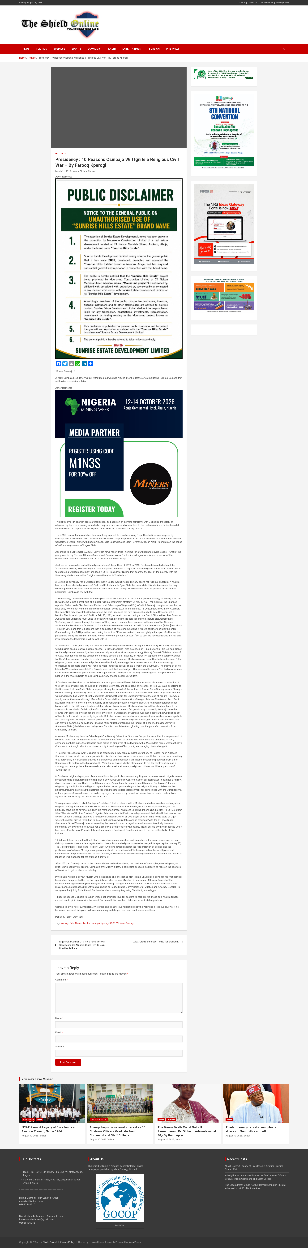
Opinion (171, 1119)
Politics (41, 48)
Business (59, 48)
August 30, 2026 (30, 1135)
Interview (172, 48)
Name (59, 1018)
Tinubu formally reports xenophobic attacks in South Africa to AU (251, 1129)
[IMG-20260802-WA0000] (119, 391)
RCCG (112, 923)
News (26, 48)
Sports (76, 48)
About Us (252, 2)
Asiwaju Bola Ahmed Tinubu (75, 923)
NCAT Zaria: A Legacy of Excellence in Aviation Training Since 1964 (49, 1129)
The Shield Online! (47, 1242)
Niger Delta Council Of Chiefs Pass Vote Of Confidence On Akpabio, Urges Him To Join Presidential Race (82, 945)
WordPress (135, 1242)
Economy (94, 48)
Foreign (154, 48)
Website (59, 1046)
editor (43, 1135)
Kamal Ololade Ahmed (84, 171)
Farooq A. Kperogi (100, 923)
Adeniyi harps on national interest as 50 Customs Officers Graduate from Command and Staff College (117, 1131)
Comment (61, 979)
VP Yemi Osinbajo (125, 923)
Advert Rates (267, 2)
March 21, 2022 (63, 171)
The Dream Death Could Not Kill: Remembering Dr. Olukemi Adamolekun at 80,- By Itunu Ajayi (187, 1131)
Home (242, 2)
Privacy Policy (282, 2)
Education (28, 1119)
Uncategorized (99, 1119)
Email (59, 1032)
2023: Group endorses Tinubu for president (156, 941)
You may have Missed (37, 1079)
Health (111, 48)
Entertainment (132, 48)
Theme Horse (96, 1242)
